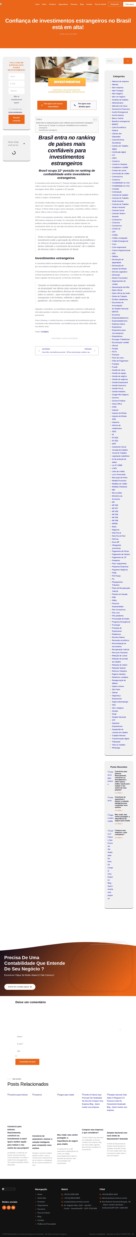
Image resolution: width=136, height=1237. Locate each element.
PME (114, 597)
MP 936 (115, 514)
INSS (114, 432)
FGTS (114, 352)
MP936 (115, 524)
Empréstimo (117, 327)
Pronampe (116, 625)
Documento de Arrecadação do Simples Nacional (120, 306)
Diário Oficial (117, 290)
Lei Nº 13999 (117, 465)
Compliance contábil (120, 167)
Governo (115, 398)
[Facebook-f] (4, 1208)
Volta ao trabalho (118, 745)
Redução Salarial (118, 668)
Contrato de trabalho (120, 195)
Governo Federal (118, 401)
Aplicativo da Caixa (119, 106)
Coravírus (116, 223)
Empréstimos (117, 336)
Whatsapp (116, 748)
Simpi (114, 714)
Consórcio (116, 180)
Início (37, 4)
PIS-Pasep (116, 576)
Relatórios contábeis (120, 677)
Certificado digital (119, 152)
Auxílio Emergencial (120, 112)
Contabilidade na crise (121, 186)
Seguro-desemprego (120, 702)
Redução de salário (119, 665)
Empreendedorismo (119, 321)
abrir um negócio (118, 97)
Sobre (44, 4)
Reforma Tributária (119, 671)
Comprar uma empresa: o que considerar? (121, 832)
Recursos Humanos (120, 653)
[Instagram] (9, 1208)
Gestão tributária (118, 392)
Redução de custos (119, 656)
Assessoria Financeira (121, 109)
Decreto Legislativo (119, 272)
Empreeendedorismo (120, 318)
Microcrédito (117, 493)
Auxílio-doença (118, 115)
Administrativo (117, 103)
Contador (115, 189)
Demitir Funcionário (120, 278)
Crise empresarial (119, 247)
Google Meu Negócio (120, 395)
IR (113, 435)
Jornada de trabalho (120, 450)
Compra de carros (119, 170)
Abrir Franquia (117, 91)
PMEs (114, 600)
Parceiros (74, 4)
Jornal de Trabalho (119, 453)
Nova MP (115, 542)
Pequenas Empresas (120, 567)
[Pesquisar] (128, 61)
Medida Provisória (119, 481)
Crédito (115, 235)
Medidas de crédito (119, 484)
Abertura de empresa (120, 81)
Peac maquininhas (119, 564)
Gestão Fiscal (117, 388)
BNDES (115, 124)
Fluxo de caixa (118, 358)
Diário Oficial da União (121, 293)
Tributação (116, 742)
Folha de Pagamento (120, 361)
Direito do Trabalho (119, 296)
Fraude (115, 367)
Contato (89, 4)
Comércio (116, 161)
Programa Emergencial (121, 622)
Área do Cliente (100, 4)
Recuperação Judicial (120, 650)
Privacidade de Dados (120, 619)
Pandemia (116, 560)
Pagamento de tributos (121, 554)
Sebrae (115, 693)
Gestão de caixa (118, 370)
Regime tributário (119, 674)
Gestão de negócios (120, 379)
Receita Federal (118, 637)
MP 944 (115, 517)
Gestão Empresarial (120, 382)
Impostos (115, 422)
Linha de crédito (118, 471)
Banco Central (117, 118)
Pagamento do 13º (119, 557)
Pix (113, 579)
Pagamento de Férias (120, 551)
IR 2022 (115, 441)
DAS (114, 253)
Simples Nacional (119, 717)
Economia (116, 315)
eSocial (115, 346)
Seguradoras (63, 4)
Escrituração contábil (120, 342)
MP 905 (115, 505)
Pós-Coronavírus (118, 610)
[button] (24, 143)
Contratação (117, 192)
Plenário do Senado (119, 594)
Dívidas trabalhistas (120, 299)
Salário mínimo (118, 686)
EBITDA (115, 312)
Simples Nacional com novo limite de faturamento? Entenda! (117, 1136)
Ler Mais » (119, 793)
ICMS (114, 407)
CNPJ (114, 158)
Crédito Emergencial (120, 241)
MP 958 (115, 521)
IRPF (114, 444)
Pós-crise (116, 613)
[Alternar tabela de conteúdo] (94, 119)
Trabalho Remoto (118, 736)
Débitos (115, 256)
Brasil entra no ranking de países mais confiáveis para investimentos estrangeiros (64, 123)
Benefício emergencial (121, 121)
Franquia (115, 364)
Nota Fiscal (116, 533)
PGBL (114, 573)
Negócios (115, 530)
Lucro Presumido (118, 475)
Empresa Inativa (118, 324)
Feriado (115, 349)
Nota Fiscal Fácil (118, 536)
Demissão (116, 275)
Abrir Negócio (117, 94)
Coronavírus (117, 226)
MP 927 (115, 508)
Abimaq (115, 85)
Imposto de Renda (119, 413)
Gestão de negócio (119, 376)
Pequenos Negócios (120, 570)
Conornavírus (117, 177)
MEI (113, 490)
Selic (114, 705)
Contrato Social (118, 210)
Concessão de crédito (120, 174)
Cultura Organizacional (121, 250)
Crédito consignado (119, 238)
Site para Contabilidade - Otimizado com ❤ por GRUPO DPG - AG (111, 1234)
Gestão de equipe (119, 373)
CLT (113, 155)
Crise (114, 244)
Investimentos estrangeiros (48, 130)
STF (113, 720)
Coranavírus (117, 220)
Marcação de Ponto (119, 478)
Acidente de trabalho (120, 100)
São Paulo (116, 689)
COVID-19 (116, 229)
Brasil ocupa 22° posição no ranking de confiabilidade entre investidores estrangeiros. (63, 127)
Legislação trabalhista (120, 456)
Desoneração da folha (120, 287)
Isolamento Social (119, 447)
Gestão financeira (119, 385)
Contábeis (45, 332)
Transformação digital (120, 739)
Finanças (115, 355)
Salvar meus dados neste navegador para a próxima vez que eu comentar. (53, 1056)
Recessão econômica (120, 640)
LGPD (114, 468)
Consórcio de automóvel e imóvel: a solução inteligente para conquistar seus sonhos (42, 1142)
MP (113, 502)
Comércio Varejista (119, 164)
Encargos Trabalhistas (121, 339)
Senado (115, 711)
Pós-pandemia (117, 616)
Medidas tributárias (119, 487)
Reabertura (116, 634)
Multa (114, 527)
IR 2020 (115, 438)
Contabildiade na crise (121, 183)
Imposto (115, 410)
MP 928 (115, 511)
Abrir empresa (117, 88)
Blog (82, 4)
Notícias (115, 539)
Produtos (52, 4)
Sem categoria (117, 708)
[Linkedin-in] (13, 1208)
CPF (113, 232)
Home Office (117, 404)
